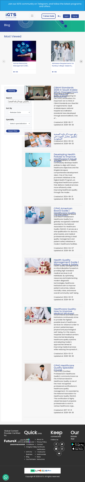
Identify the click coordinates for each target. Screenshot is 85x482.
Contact (40, 444)
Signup (75, 16)
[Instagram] (62, 449)
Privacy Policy (42, 442)
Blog (27, 457)
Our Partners (30, 459)
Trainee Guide (48, 16)
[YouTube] (59, 453)
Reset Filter (13, 131)
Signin (66, 16)
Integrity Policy (31, 447)
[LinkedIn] (56, 449)
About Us (40, 439)
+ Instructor (41, 452)
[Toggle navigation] (32, 16)
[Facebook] (56, 444)
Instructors (41, 459)
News (39, 457)
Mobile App (75, 436)
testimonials (41, 454)
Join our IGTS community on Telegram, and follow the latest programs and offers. (44, 5)
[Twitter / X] (62, 444)
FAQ (27, 439)
